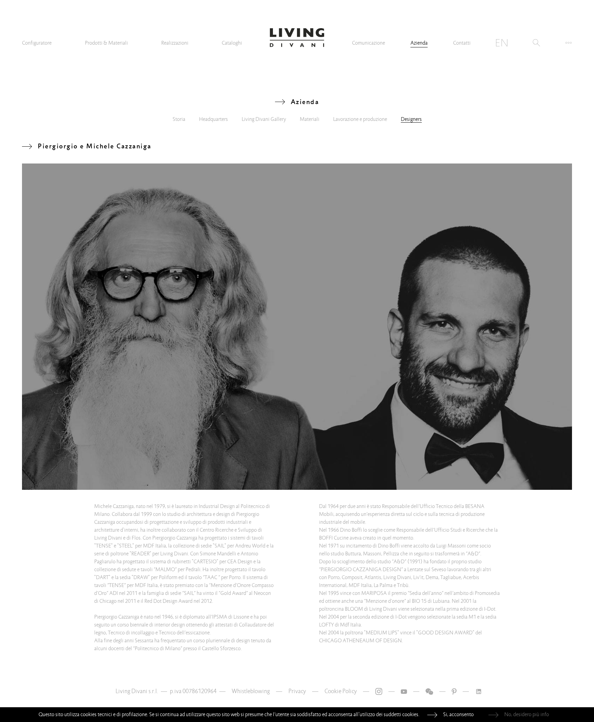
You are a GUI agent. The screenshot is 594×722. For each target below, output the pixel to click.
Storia (179, 119)
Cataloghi (232, 43)
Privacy (297, 691)
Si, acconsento (458, 714)
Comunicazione (368, 43)
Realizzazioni (174, 43)
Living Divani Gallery (264, 119)
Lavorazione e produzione (360, 119)
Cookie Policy (340, 691)
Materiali (309, 119)
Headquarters (213, 119)
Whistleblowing (251, 691)
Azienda (419, 43)
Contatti (462, 43)
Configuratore (37, 43)
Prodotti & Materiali (106, 43)
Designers (411, 119)
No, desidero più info (526, 714)
